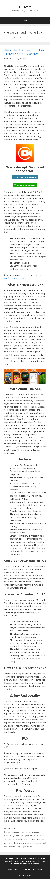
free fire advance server (15, 278)
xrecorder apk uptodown (20, 846)
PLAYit (25, 6)
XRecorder (11, 828)
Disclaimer (26, 869)
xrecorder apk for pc (21, 839)
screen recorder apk (15, 831)
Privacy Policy (13, 869)
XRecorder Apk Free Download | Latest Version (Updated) (24, 52)
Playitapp (41, 861)
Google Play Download (26, 185)
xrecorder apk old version (19, 843)
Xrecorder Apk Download (26, 177)
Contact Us (38, 869)
